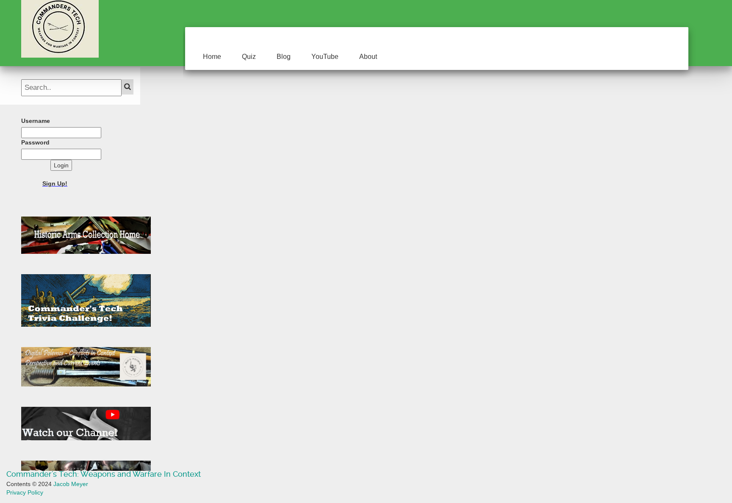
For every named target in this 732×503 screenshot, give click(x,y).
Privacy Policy (24, 492)
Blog (284, 56)
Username (35, 120)
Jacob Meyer (70, 484)
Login (61, 165)
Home (212, 56)
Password (35, 142)
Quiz (249, 56)
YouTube (324, 56)
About (368, 56)
